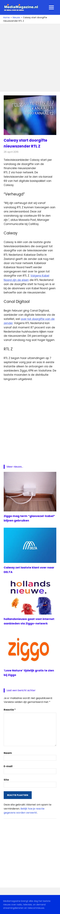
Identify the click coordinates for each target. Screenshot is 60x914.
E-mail (8, 766)
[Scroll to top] (55, 909)
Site (6, 780)
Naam (8, 753)
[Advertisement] (30, 58)
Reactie (10, 709)
